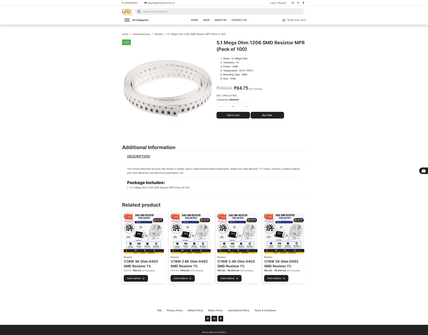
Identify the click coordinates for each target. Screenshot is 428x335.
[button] (209, 44)
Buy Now (267, 115)
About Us (221, 20)
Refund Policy (195, 310)
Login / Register (278, 3)
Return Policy (215, 310)
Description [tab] (138, 156)
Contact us (239, 20)
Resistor (158, 34)
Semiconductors (141, 34)
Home (194, 20)
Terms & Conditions (265, 310)
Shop (206, 20)
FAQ (159, 310)
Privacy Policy (175, 310)
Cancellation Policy (238, 310)
